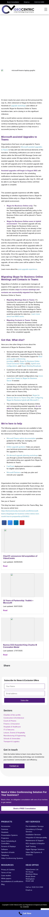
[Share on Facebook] (4, 524)
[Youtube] (41, 895)
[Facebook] (27, 895)
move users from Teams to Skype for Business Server (25, 378)
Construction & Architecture (14, 718)
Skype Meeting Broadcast (31, 366)
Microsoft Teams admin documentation (21, 438)
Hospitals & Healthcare (12, 727)
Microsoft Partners (13, 472)
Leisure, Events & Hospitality (14, 733)
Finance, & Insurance (12, 724)
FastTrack (10, 466)
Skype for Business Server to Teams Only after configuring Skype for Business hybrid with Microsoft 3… (25, 397)
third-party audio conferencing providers (25, 359)
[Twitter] (31, 895)
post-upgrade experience (27, 269)
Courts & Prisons (10, 721)
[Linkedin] (36, 895)
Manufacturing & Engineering (14, 736)
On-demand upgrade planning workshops (22, 455)
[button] (6, 670)
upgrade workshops (18, 106)
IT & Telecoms (9, 730)
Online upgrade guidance (16, 447)
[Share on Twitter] (10, 524)
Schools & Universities (12, 738)
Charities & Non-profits (12, 715)
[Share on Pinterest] (22, 524)
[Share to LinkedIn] (16, 524)
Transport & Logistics (11, 741)
